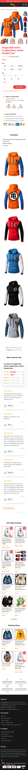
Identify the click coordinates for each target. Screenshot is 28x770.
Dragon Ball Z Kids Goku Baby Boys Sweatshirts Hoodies (20, 643)
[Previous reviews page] (17, 512)
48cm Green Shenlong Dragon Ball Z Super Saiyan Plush (20, 610)
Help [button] (25, 768)
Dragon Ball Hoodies (11, 9)
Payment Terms (5, 734)
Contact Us (3, 738)
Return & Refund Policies (7, 736)
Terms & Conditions (5, 718)
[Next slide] (25, 24)
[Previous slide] (3, 24)
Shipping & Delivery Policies (7, 731)
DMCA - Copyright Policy (7, 722)
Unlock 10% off (3, 763)
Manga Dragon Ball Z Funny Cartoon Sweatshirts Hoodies (20, 588)
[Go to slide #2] (12, 41)
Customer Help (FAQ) (6, 740)
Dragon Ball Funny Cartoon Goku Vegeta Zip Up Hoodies (7, 610)
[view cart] (26, 5)
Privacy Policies (5, 720)
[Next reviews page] (24, 512)
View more (14, 619)
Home (2, 9)
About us (3, 716)
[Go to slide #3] (20, 41)
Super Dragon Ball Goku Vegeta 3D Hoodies (6, 588)
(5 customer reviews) (14, 56)
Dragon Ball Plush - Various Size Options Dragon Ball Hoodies (20, 540)
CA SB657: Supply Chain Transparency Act (11, 724)
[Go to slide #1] (4, 41)
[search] (23, 5)
